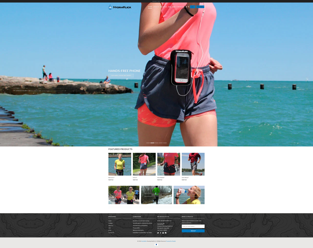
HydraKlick (144, 241)
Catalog (156, 7)
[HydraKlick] (119, 7)
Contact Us (180, 7)
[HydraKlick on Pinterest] (163, 233)
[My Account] (186, 7)
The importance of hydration (140, 225)
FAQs (173, 7)
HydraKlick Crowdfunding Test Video (142, 232)
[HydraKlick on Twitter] (158, 233)
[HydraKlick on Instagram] (165, 233)
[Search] (188, 7)
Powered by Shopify (171, 241)
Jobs (169, 7)
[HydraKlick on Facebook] (160, 233)
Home (150, 7)
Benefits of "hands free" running (141, 220)
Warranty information (138, 230)
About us (163, 7)
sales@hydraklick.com (165, 220)
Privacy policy (136, 228)
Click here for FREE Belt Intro (121, 75)
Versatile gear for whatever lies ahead (142, 223)
